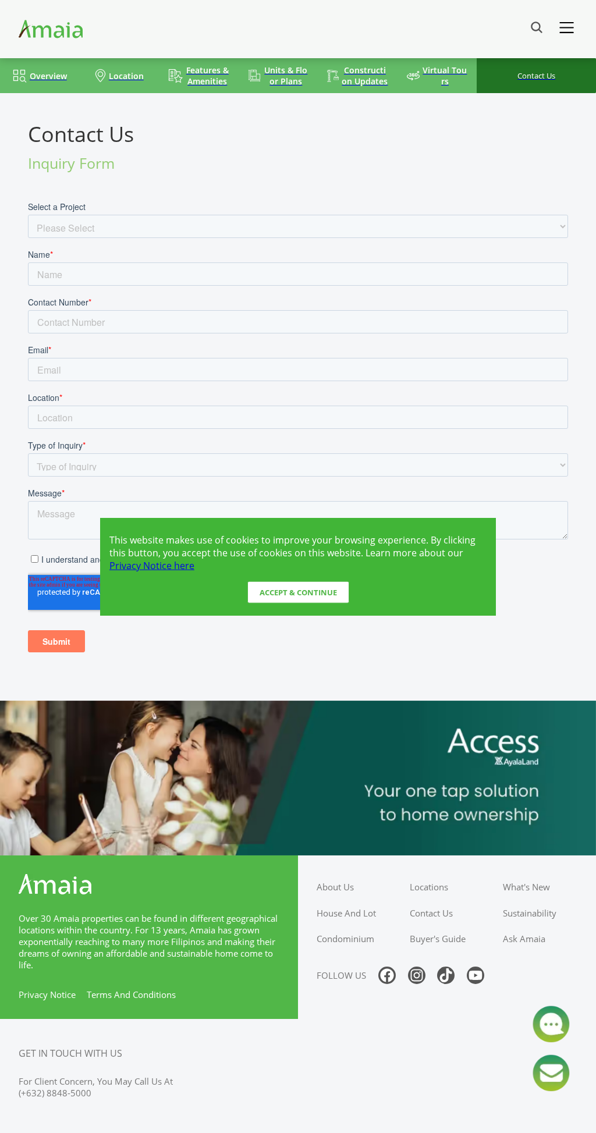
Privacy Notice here (151, 565)
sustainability (529, 913)
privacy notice (47, 994)
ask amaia (524, 938)
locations (429, 887)
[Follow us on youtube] (475, 975)
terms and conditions (131, 994)
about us (335, 887)
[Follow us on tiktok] (446, 975)
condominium (345, 938)
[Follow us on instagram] (416, 975)
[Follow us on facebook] (387, 975)
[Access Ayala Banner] (298, 778)
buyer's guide (438, 938)
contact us (431, 913)
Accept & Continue (298, 592)
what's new (526, 887)
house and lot (346, 913)
